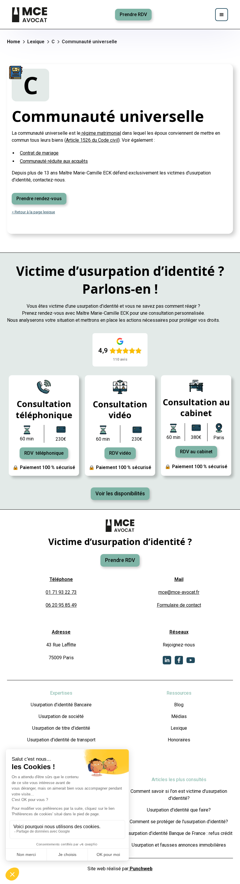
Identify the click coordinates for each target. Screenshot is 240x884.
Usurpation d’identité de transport (61, 740)
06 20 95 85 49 (61, 605)
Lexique (179, 728)
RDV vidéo (120, 453)
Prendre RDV (133, 14)
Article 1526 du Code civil (92, 140)
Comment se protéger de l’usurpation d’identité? (179, 821)
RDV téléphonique (44, 453)
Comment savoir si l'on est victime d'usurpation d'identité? (179, 794)
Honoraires (179, 740)
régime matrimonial (100, 133)
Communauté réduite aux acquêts (54, 161)
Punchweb (140, 868)
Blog (179, 704)
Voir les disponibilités (120, 494)
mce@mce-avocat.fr (178, 592)
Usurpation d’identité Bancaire (61, 704)
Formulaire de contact (179, 605)
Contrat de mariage (39, 153)
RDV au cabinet (196, 451)
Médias (179, 716)
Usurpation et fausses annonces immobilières (179, 845)
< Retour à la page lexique (33, 212)
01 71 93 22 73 (61, 592)
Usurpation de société (61, 716)
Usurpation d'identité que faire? (179, 810)
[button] (221, 14)
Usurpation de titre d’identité (61, 728)
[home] (30, 15)
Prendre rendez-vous (39, 198)
